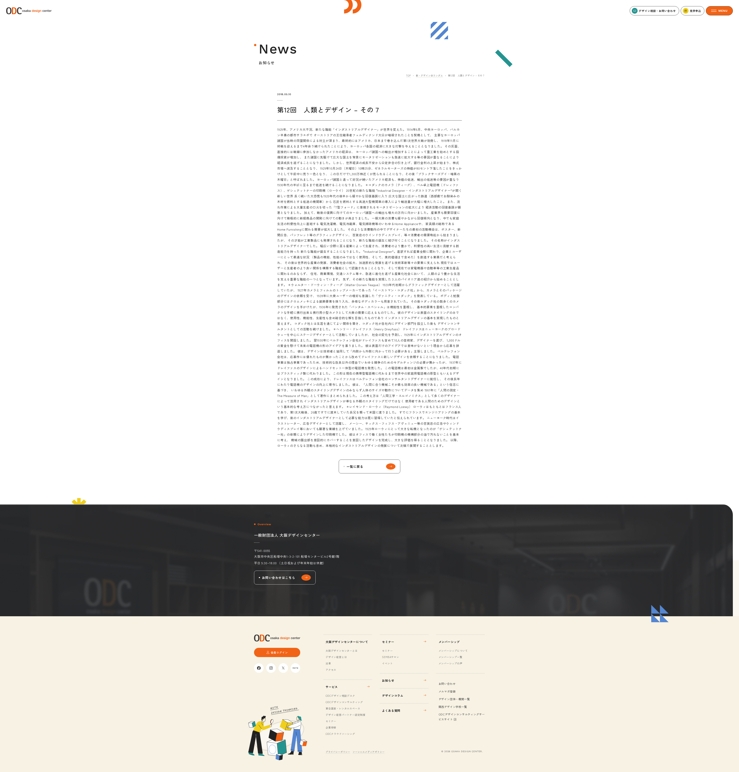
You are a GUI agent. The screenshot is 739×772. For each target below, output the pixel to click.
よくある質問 (391, 710)
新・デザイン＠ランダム (429, 75)
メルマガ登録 (447, 691)
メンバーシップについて (453, 650)
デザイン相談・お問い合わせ (657, 11)
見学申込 (695, 11)
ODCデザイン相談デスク (340, 695)
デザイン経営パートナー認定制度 (345, 715)
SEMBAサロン (390, 657)
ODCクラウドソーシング (340, 734)
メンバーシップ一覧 (450, 657)
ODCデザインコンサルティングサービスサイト (462, 716)
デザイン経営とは (336, 657)
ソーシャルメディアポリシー (369, 751)
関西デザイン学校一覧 (453, 707)
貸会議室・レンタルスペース (343, 708)
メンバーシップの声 (450, 663)
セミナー (331, 721)
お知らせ (388, 680)
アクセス (331, 670)
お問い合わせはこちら (278, 577)
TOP (408, 75)
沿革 (328, 663)
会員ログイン (279, 652)
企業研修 (331, 727)
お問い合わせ (447, 684)
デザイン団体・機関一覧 (454, 699)
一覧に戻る (355, 466)
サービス (332, 687)
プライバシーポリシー (338, 751)
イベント (387, 663)
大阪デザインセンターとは (342, 650)
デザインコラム (392, 695)
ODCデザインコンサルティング (344, 702)
